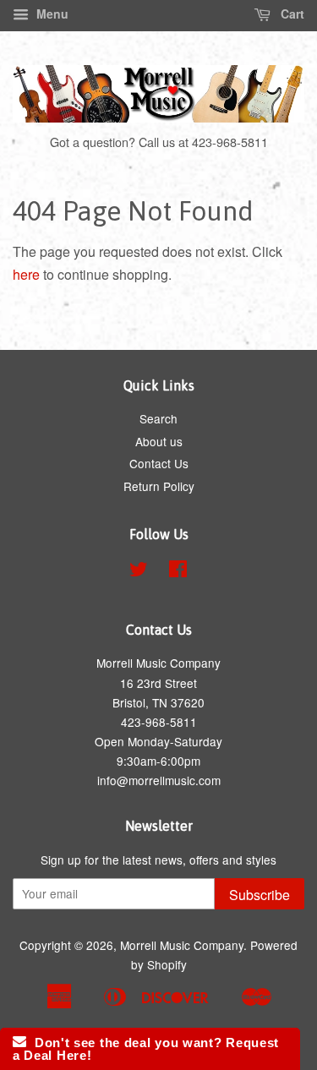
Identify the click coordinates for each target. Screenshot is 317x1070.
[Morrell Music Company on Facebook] (178, 571)
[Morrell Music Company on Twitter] (138, 571)
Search (158, 418)
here (26, 274)
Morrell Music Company (181, 944)
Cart (290, 13)
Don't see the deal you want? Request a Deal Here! (146, 1048)
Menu (50, 13)
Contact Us (159, 463)
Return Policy (158, 486)
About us (159, 441)
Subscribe (259, 894)
